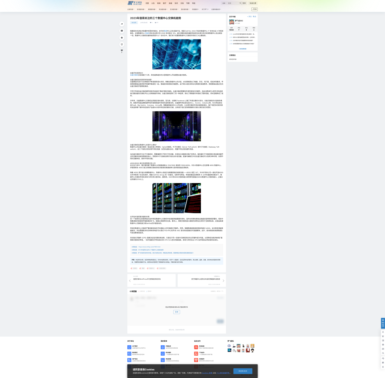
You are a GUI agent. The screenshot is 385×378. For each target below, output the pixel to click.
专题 (187, 3)
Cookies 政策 (207, 373)
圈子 (164, 3)
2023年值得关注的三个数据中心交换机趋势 (151, 250)
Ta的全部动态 (242, 49)
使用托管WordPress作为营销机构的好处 (147, 279)
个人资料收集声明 (223, 373)
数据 (165, 31)
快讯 (176, 3)
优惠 (147, 3)
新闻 (158, 3)
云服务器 (130, 9)
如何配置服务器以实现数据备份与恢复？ (242, 43)
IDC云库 (134, 22)
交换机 (147, 33)
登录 (244, 3)
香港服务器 (140, 9)
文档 (182, 3)
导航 (193, 3)
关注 (250, 16)
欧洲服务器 (162, 9)
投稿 (255, 9)
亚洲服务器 (173, 9)
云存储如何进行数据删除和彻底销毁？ (241, 40)
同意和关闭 (243, 371)
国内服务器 (184, 9)
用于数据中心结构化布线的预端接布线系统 (205, 279)
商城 (170, 3)
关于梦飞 (204, 9)
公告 (153, 3)
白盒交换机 (134, 75)
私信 (254, 16)
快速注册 (253, 3)
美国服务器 (151, 9)
